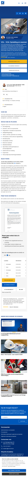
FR (19, 3)
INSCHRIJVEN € (8, 280)
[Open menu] (25, 3)
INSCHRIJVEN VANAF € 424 (14, 61)
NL (7, 94)
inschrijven (22, 421)
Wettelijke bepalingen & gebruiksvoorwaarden (11, 434)
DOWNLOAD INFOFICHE (14, 70)
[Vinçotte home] (2, 3)
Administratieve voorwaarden (8, 430)
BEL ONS (21, 289)
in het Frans (11, 74)
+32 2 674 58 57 (7, 446)
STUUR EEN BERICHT (8, 289)
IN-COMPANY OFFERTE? (14, 65)
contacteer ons (15, 75)
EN (22, 3)
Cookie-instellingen (14, 473)
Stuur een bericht (17, 84)
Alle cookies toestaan (14, 470)
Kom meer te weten (11, 466)
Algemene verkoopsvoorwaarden (8, 436)
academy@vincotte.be (8, 448)
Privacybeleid (4, 432)
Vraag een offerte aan (6, 75)
